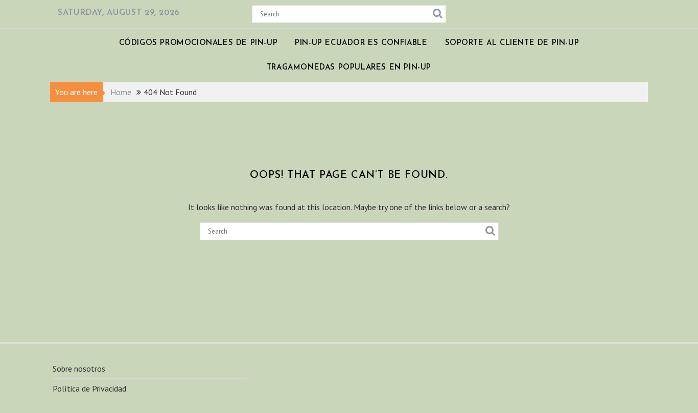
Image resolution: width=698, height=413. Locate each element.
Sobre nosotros (79, 368)
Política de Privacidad (89, 388)
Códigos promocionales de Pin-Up (198, 43)
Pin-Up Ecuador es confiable (361, 43)
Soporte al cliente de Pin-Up (512, 43)
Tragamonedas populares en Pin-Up (349, 68)
